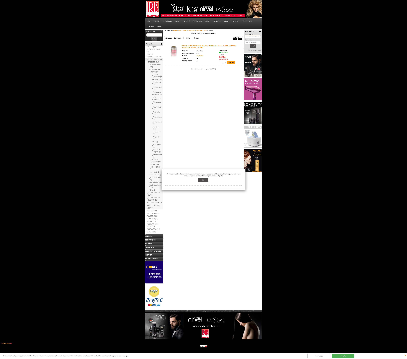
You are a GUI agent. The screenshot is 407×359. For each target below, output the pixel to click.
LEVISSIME (150, 26)
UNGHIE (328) (152, 211)
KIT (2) (155, 142)
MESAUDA (217, 21)
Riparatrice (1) (157, 103)
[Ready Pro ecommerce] (203, 346)
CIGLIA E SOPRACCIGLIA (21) (154, 55)
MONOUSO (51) (152, 219)
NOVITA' (157, 21)
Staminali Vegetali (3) (157, 151)
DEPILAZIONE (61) (153, 213)
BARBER (226, 21)
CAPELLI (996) (152, 47)
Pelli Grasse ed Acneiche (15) (157, 94)
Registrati (258, 52)
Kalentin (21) (151, 232)
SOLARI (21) (151, 221)
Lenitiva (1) (157, 99)
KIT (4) (150, 208)
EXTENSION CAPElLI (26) (154, 51)
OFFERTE (236, 21)
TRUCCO (187, 21)
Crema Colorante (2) (157, 76)
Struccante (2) (157, 146)
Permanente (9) (157, 155)
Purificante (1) (156, 133)
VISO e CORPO (167, 21)
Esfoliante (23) (156, 128)
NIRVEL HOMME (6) (155, 178)
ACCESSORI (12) (154, 205)
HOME (149, 21)
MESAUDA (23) (155, 175)
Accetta (343, 356)
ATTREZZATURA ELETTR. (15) (154, 199)
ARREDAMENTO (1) (155, 203)
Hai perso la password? (254, 50)
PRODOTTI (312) (153, 62)
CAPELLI (178, 21)
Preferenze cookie (6, 343)
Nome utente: (249, 34)
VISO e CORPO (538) (154, 59)
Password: (248, 40)
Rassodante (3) (157, 108)
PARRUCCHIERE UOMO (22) (152, 225)
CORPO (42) (155, 164)
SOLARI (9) (155, 172)
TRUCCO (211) (152, 216)
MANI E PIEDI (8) (156, 168)
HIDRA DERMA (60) (155, 66)
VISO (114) (154, 72)
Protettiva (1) (157, 80)
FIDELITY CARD (247, 21)
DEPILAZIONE (197, 21)
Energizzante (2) (157, 123)
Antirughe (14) (156, 113)
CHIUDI (405, 355)
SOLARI (207, 21)
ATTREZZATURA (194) (154, 194)
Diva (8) (153, 190)
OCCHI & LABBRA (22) (156, 160)
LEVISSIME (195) (155, 69)
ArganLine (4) (156, 138)
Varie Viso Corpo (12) (156, 186)
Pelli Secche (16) (157, 83)
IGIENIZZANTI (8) (156, 182)
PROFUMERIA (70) (153, 229)
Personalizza (319, 356)
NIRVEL (159, 26)
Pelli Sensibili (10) (157, 88)
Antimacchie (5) (157, 118)
